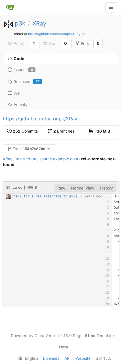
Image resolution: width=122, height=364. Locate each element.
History (106, 188)
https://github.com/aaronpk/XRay (40, 119)
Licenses (51, 358)
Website (83, 358)
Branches (63, 131)
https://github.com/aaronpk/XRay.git (56, 34)
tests (20, 158)
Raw (61, 188)
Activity (21, 104)
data (32, 158)
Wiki (17, 93)
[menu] (27, 358)
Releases (27, 81)
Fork (85, 43)
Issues (23, 69)
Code (19, 58)
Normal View (82, 188)
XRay (39, 23)
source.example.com (58, 158)
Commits (25, 131)
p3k (20, 23)
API (67, 358)
